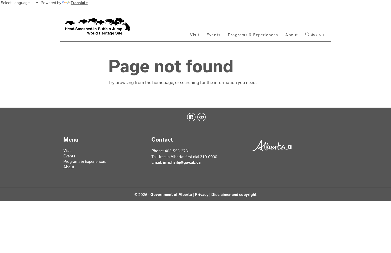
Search (317, 34)
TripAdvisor (201, 117)
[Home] (103, 27)
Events (214, 35)
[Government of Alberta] (270, 152)
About (291, 35)
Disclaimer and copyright (234, 194)
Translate (79, 2)
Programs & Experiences (253, 35)
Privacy (201, 194)
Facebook (190, 117)
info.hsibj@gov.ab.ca (181, 162)
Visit (194, 35)
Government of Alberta (171, 194)
